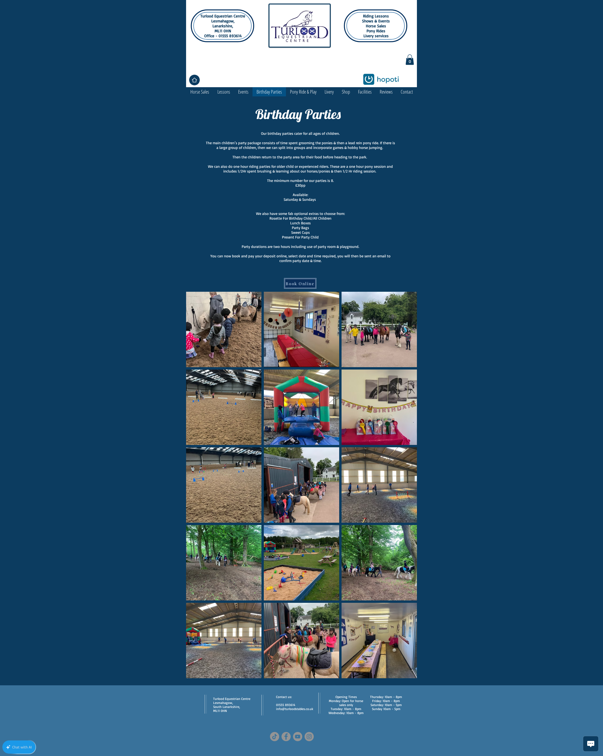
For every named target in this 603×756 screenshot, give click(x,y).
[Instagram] (309, 736)
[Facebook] (286, 736)
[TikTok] (274, 736)
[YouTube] (297, 736)
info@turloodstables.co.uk (294, 709)
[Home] (194, 80)
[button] (409, 59)
